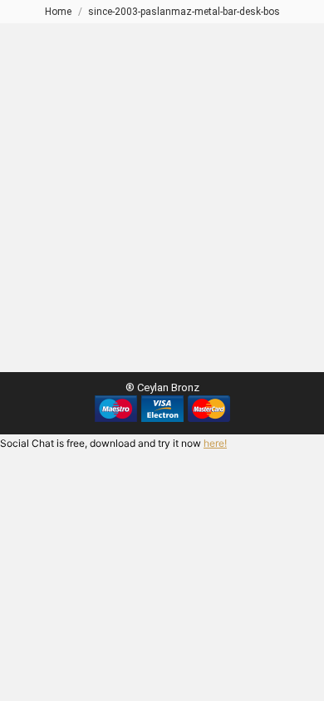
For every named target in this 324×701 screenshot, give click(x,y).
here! (215, 443)
